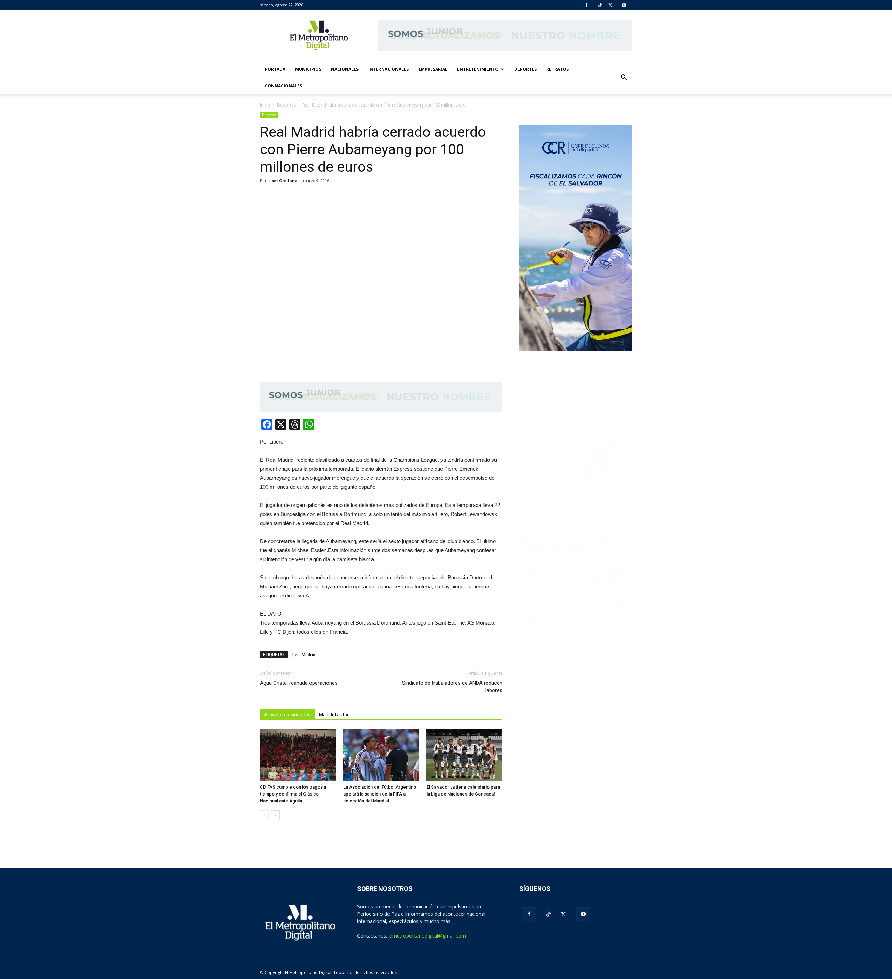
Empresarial (432, 69)
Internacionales (388, 69)
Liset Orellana (283, 180)
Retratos (557, 69)
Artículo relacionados (287, 715)
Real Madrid (303, 654)
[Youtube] (624, 5)
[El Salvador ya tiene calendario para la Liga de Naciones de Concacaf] (464, 755)
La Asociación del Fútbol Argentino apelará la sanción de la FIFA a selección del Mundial (379, 794)
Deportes (525, 69)
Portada (275, 69)
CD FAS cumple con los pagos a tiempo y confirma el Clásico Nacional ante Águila (293, 794)
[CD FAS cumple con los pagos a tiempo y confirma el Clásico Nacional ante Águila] (298, 755)
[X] (610, 5)
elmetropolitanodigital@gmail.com (427, 935)
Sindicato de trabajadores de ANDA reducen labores (452, 687)
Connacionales (283, 86)
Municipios (308, 69)
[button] (623, 77)
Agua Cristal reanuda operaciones (299, 683)
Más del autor (334, 715)
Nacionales (345, 69)
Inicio (265, 105)
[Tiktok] (600, 5)
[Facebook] (586, 5)
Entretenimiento (478, 69)
